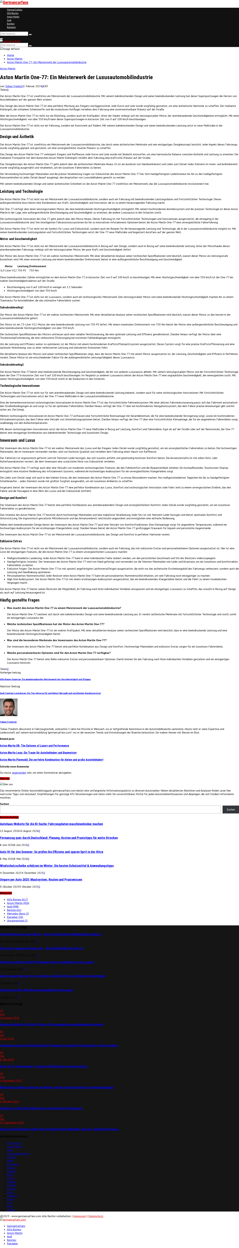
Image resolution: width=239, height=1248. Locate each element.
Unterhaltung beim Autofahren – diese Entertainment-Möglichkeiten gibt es (50, 934)
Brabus (11, 1167)
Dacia (10, 1192)
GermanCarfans (14, 9)
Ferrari (11, 1199)
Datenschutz (95, 1216)
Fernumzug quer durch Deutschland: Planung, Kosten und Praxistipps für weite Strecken (59, 838)
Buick (10, 1174)
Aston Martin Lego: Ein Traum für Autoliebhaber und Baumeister (38, 752)
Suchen (4, 804)
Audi (9, 20)
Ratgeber (11, 27)
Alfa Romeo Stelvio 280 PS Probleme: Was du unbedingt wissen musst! (47, 962)
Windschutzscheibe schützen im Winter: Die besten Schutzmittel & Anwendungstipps (57, 866)
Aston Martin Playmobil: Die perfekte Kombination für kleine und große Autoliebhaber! (51, 759)
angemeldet (19, 772)
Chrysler (11, 1185)
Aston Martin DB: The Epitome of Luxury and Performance (34, 745)
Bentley (11, 23)
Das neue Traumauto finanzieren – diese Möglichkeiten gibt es (41, 948)
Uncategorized (17, 920)
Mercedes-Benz (18, 913)
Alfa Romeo (13, 13)
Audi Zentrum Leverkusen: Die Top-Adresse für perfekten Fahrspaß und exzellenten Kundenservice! (50, 693)
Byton (10, 1178)
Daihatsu (12, 1195)
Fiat (9, 1202)
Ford (9, 1206)
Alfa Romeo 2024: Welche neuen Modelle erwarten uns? (37, 990)
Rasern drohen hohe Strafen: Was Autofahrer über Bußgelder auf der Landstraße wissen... (60, 1129)
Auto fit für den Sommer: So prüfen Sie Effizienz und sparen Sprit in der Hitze (51, 852)
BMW (10, 1160)
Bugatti (11, 1171)
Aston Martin (13, 16)
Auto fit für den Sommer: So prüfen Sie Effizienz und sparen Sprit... (45, 1066)
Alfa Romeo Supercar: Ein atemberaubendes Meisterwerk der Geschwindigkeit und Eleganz (45, 679)
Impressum (79, 1216)
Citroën (11, 1188)
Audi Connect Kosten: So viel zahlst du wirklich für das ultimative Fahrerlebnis (53, 976)
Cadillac (11, 1181)
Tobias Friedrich (14, 86)
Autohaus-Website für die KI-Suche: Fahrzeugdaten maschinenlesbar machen (51, 824)
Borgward (12, 1164)
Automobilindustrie (18, 1153)
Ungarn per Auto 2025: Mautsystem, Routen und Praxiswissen (41, 880)
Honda (11, 1210)
